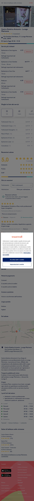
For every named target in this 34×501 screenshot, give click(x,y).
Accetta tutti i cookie (17, 259)
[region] (17, 250)
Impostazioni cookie (17, 264)
